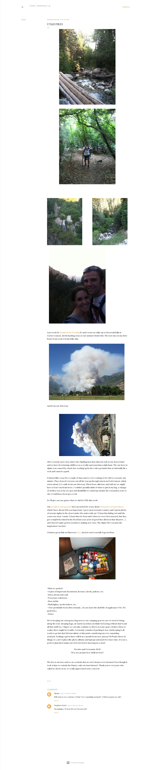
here (78, 532)
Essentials (42, 6)
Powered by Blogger (77, 763)
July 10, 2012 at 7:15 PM (68, 693)
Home (32, 6)
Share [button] (23, 20)
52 (49, 6)
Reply (56, 700)
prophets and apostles (61, 507)
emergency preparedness (112, 507)
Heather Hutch (60, 705)
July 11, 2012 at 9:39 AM (75, 705)
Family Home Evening (69, 332)
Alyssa (56, 693)
